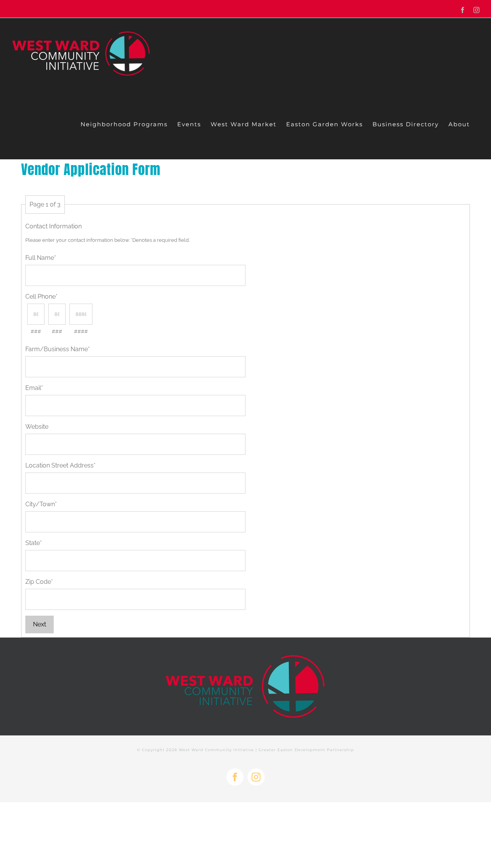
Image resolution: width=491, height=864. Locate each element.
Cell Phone (41, 296)
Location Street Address (60, 465)
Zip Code (39, 581)
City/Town (41, 504)
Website (36, 426)
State (33, 543)
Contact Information (53, 226)
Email (34, 388)
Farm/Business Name (57, 349)
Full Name (40, 257)
